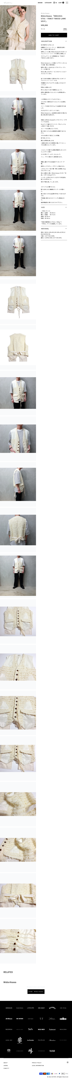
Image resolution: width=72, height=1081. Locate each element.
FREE (65, 29)
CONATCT (6, 1068)
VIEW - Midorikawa (36, 991)
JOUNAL (6, 1065)
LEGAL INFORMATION (38, 1065)
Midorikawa (45, 13)
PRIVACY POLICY (36, 1062)
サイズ (43, 29)
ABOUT (6, 1062)
